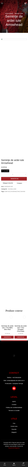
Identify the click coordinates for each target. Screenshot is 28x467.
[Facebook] (14, 388)
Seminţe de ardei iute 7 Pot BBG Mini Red (7, 327)
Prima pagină (9, 13)
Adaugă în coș (14, 178)
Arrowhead (13, 191)
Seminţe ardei (19, 13)
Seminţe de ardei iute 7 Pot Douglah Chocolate (21, 328)
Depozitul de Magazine (13, 448)
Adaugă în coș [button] (7, 337)
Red (18, 191)
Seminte (22, 191)
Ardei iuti (7, 191)
